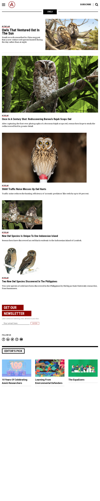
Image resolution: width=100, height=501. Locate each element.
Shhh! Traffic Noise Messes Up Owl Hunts (24, 189)
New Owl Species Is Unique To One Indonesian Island (30, 236)
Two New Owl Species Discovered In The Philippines (29, 281)
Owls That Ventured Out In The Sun (20, 31)
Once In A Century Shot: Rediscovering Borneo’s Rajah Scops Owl (36, 119)
